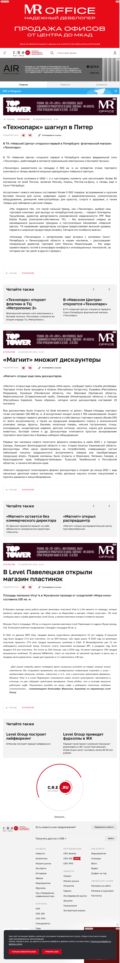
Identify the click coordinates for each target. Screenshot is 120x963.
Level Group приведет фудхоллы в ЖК (83, 735)
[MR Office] (59, 23)
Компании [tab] (101, 83)
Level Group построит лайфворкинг (26, 735)
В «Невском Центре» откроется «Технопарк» (85, 301)
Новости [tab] (65, 83)
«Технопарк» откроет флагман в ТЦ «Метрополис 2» (26, 303)
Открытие (24, 118)
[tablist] (60, 84)
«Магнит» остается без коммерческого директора (31, 517)
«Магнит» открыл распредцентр (79, 517)
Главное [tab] (23, 83)
